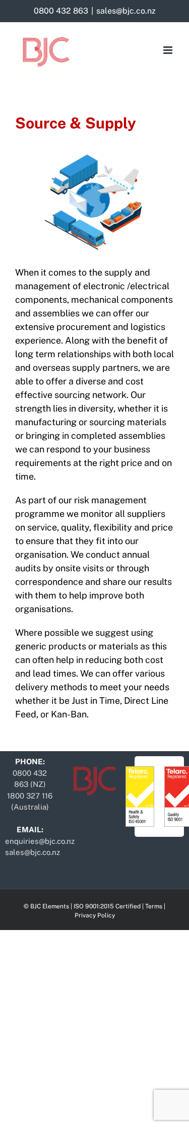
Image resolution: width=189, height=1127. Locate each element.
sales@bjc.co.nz (126, 11)
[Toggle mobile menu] (168, 50)
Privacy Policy (95, 915)
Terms (153, 906)
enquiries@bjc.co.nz (40, 841)
